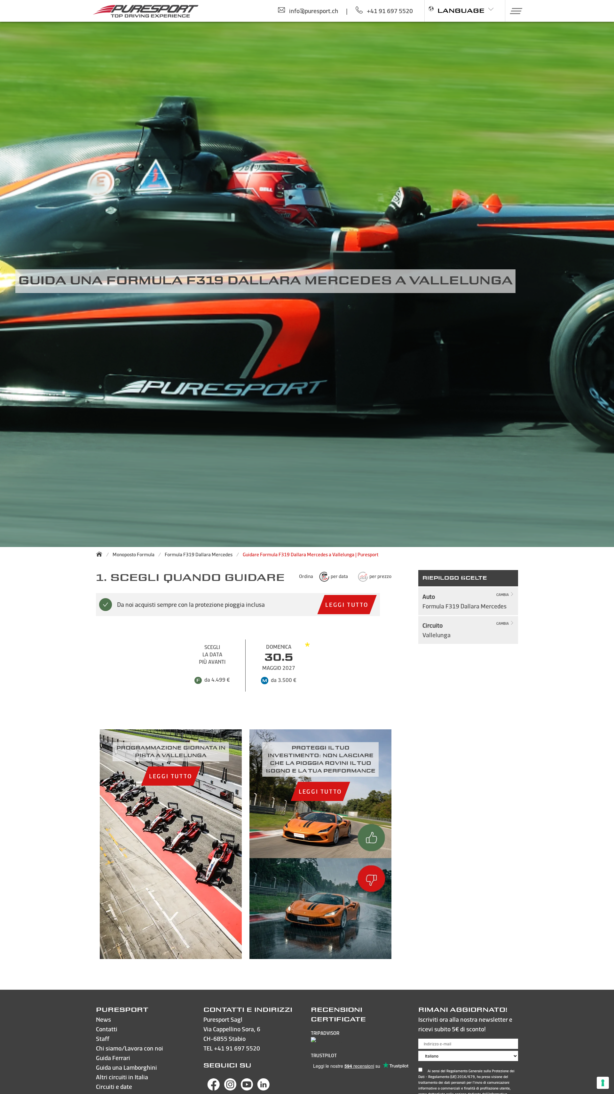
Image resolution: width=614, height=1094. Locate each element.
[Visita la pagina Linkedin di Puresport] (263, 1088)
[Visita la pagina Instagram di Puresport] (230, 1088)
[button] (513, 11)
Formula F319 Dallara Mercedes (198, 554)
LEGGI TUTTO (347, 604)
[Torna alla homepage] (101, 554)
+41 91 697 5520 (237, 1048)
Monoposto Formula (133, 554)
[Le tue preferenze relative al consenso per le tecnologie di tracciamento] (603, 1083)
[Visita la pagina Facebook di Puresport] (213, 1088)
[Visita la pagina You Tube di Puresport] (246, 1088)
